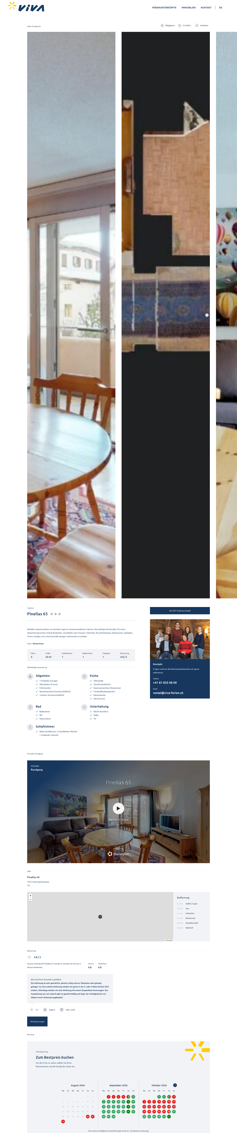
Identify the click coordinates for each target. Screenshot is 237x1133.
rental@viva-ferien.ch (168, 693)
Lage (29, 871)
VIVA (29, 26)
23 (113, 1111)
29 (159, 1116)
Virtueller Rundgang (35, 753)
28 (104, 1116)
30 (164, 1116)
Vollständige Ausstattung (37, 667)
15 (108, 1106)
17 (118, 1106)
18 (123, 1106)
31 (169, 1116)
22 (108, 1111)
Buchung (30, 1034)
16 (113, 1106)
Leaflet (170, 940)
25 (123, 1111)
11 (123, 1102)
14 (104, 1106)
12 (128, 1102)
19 (128, 1106)
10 (118, 1102)
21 (104, 1111)
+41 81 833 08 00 (165, 682)
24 (118, 1111)
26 (128, 1111)
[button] (207, 315)
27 (149, 1116)
